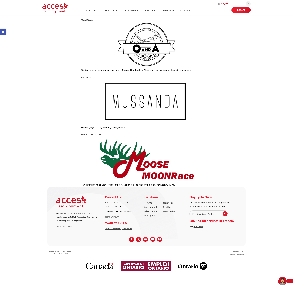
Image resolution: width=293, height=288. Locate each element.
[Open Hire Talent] (117, 10)
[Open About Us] (155, 10)
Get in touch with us (113, 203)
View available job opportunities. (118, 229)
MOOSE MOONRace (91, 135)
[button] (3, 32)
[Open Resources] (173, 10)
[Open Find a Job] (97, 10)
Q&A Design (87, 20)
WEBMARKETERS (237, 254)
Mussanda (86, 77)
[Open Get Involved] (137, 10)
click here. (198, 227)
